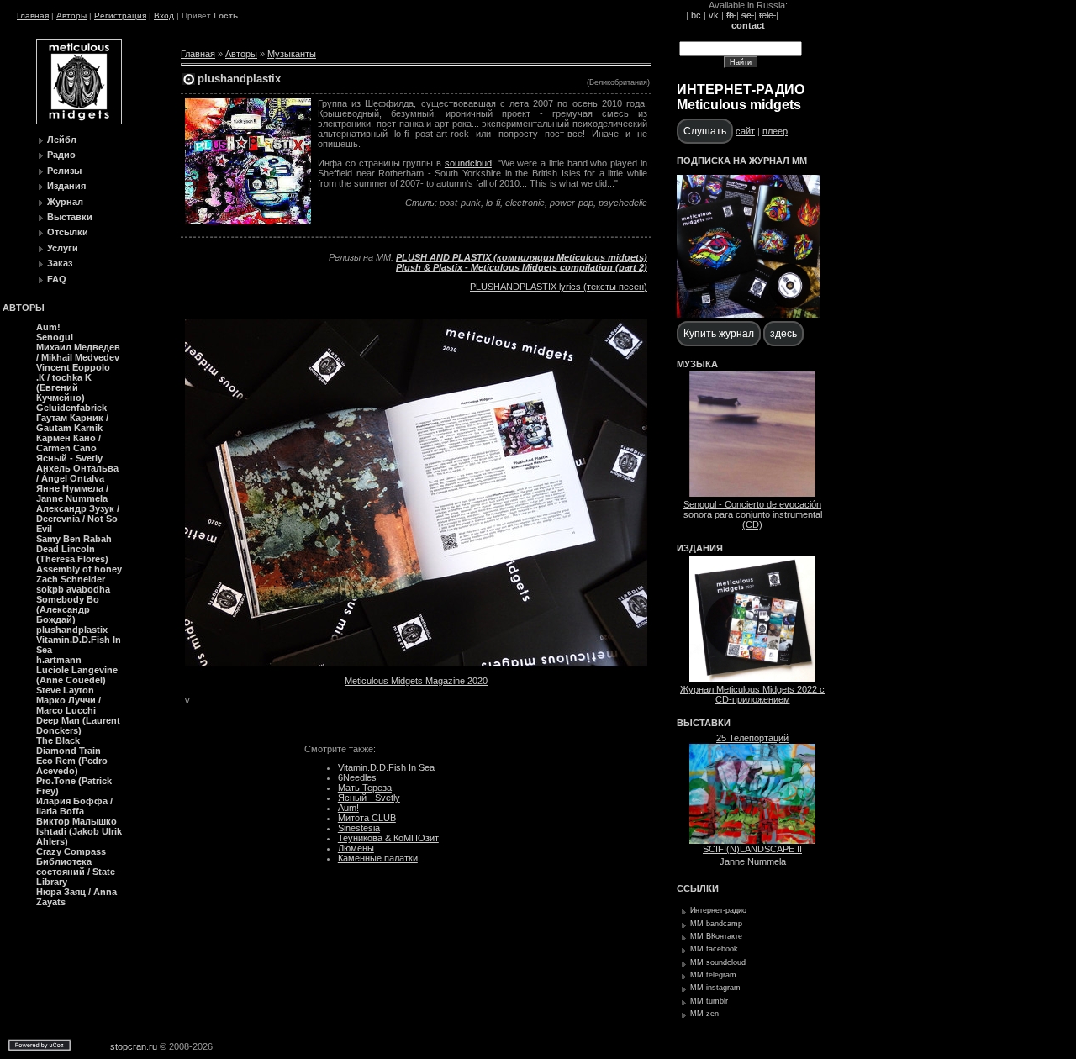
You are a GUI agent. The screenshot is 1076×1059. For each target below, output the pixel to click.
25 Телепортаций (752, 738)
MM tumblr (709, 1001)
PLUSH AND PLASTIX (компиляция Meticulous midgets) (521, 257)
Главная (33, 15)
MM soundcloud (718, 962)
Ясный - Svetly (369, 798)
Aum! (348, 808)
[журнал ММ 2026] (748, 314)
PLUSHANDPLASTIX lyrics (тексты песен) (558, 287)
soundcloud (468, 163)
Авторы (71, 15)
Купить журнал (718, 334)
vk (714, 15)
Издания (66, 186)
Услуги (62, 248)
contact (748, 25)
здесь (783, 334)
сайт (745, 131)
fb (731, 15)
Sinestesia (359, 828)
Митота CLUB (367, 818)
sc (747, 15)
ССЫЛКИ (698, 888)
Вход (164, 15)
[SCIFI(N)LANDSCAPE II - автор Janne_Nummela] (752, 840)
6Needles (357, 777)
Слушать (704, 131)
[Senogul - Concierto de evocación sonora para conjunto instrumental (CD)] (752, 493)
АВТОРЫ (24, 308)
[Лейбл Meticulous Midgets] (79, 121)
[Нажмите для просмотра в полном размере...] (416, 663)
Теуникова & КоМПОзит (388, 838)
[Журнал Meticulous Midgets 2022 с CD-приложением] (752, 678)
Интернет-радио (718, 910)
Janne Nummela (753, 861)
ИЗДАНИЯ (700, 548)
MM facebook (714, 949)
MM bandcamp (716, 923)
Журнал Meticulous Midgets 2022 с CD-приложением (752, 694)
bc (696, 15)
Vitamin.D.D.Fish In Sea (386, 767)
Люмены (356, 848)
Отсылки (67, 232)
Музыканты (291, 54)
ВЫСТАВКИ (704, 723)
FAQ (56, 279)
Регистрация (120, 15)
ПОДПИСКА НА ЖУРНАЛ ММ (742, 160)
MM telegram (713, 975)
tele (767, 15)
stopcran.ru (133, 1046)
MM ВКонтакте (716, 936)
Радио (61, 155)
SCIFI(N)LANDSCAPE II (752, 849)
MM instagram (715, 987)
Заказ (59, 263)
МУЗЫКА (697, 364)
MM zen (704, 1013)
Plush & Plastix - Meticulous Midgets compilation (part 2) (521, 267)
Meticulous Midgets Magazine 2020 (416, 681)
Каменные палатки (378, 858)
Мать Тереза (365, 787)
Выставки (69, 217)
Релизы (64, 171)
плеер (775, 131)
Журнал (65, 202)
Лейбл (61, 139)
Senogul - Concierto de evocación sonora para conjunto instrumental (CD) (752, 514)
